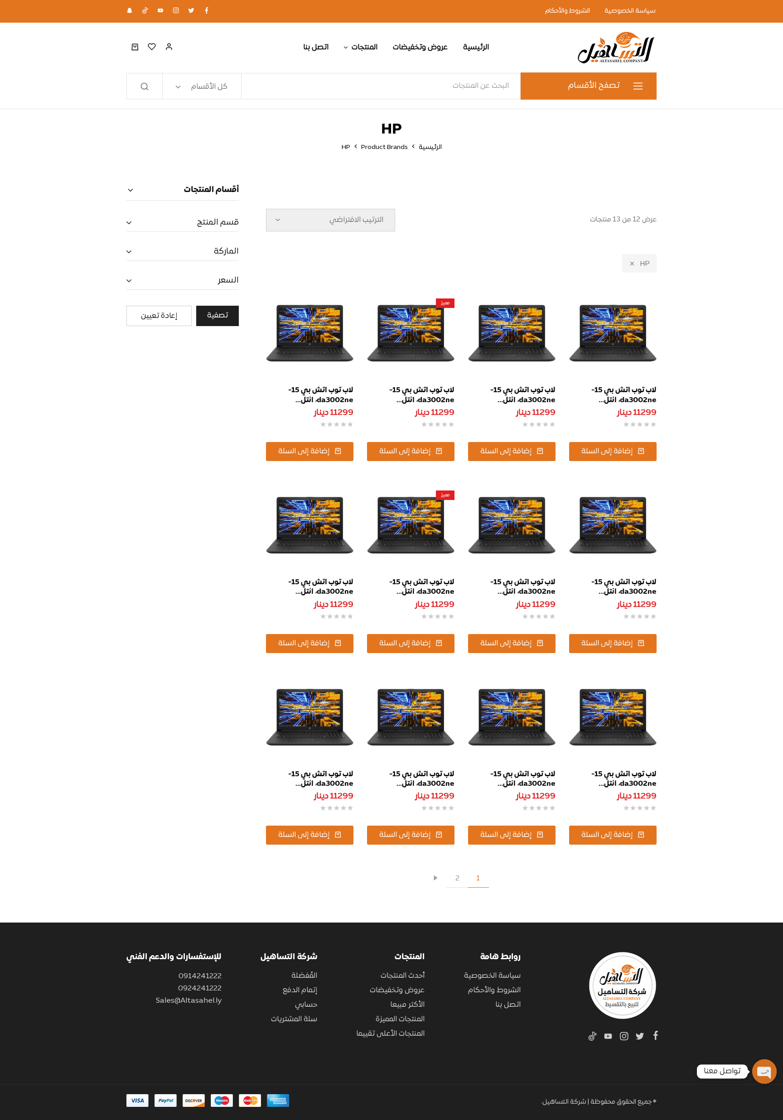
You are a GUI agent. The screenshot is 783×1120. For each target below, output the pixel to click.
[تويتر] (640, 1038)
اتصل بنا (316, 47)
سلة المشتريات (294, 1019)
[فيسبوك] (654, 1037)
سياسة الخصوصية (630, 11)
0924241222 (200, 988)
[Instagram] (624, 1038)
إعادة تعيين (159, 316)
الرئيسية (476, 47)
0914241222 (200, 976)
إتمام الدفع (300, 990)
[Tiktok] (594, 1038)
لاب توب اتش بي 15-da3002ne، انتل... (624, 395)
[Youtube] (608, 1038)
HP (645, 264)
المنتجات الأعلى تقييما (390, 1033)
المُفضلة (304, 976)
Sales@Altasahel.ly (189, 1000)
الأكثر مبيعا (407, 1004)
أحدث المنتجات (403, 976)
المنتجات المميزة (400, 1019)
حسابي (306, 1004)
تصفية (217, 315)
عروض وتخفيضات (420, 47)
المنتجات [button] (364, 47)
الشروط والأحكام (567, 11)
